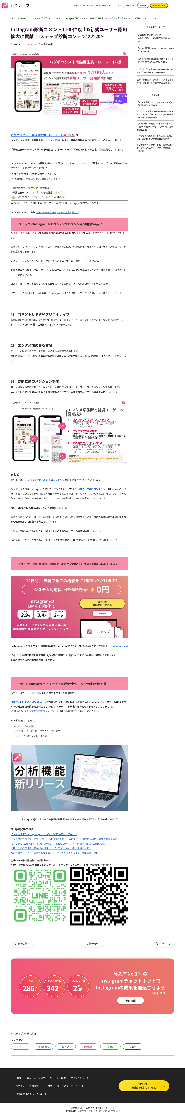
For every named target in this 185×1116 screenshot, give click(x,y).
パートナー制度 (100, 5)
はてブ (65, 1046)
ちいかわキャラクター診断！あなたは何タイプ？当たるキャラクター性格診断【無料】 (56, 853)
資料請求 (143, 5)
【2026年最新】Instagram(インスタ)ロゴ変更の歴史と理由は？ (44, 834)
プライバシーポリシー (68, 1086)
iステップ (55, 18)
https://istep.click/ (117, 646)
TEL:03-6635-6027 (112, 1111)
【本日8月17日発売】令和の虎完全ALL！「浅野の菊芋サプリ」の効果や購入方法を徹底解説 (58, 843)
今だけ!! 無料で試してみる (144, 1086)
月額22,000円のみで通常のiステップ (30, 702)
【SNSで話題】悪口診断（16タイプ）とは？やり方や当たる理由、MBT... (155, 60)
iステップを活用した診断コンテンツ (43, 479)
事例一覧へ (92, 943)
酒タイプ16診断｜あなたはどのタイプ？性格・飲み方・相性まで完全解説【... (155, 81)
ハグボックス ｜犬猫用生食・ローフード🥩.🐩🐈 (43, 135)
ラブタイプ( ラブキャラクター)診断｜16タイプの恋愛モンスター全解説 (155, 71)
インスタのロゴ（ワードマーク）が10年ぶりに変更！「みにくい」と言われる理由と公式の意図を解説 (64, 839)
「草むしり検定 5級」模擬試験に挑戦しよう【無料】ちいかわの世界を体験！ (51, 848)
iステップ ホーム (18, 18)
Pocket (88, 1046)
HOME (76, 5)
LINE (110, 1046)
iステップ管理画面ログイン (37, 711)
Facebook (43, 1046)
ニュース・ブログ (87, 5)
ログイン (128, 5)
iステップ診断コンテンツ (92, 489)
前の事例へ (24, 943)
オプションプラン (115, 5)
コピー (132, 1046)
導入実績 (48, 44)
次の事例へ (161, 943)
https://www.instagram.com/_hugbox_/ (57, 212)
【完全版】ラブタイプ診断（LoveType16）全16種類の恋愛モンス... (154, 37)
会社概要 (47, 1086)
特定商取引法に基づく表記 (29, 1094)
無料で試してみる (159, 5)
